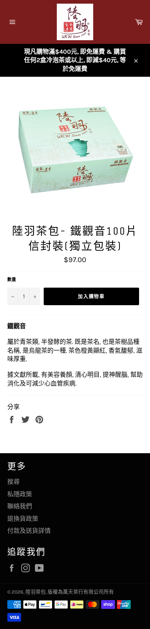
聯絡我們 (19, 506)
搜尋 (13, 481)
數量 (11, 279)
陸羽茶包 (35, 592)
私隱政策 (19, 494)
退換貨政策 (22, 518)
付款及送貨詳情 (29, 530)
